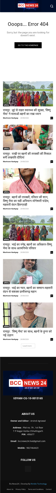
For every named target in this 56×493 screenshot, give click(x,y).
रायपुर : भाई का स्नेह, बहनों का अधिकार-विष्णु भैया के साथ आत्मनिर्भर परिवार (27, 246)
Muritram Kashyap (10, 118)
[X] (28, 469)
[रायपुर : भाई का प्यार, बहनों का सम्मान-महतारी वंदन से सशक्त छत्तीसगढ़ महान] (28, 271)
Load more (27, 346)
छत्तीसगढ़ (6, 105)
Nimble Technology (39, 483)
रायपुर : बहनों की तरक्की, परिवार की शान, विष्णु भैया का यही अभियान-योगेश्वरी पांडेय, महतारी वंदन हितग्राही (26, 200)
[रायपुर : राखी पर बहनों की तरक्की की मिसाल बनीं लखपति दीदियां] (28, 137)
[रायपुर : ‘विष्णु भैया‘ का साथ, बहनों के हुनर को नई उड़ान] (28, 315)
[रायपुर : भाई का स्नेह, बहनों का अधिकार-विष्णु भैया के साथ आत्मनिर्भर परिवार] (28, 228)
